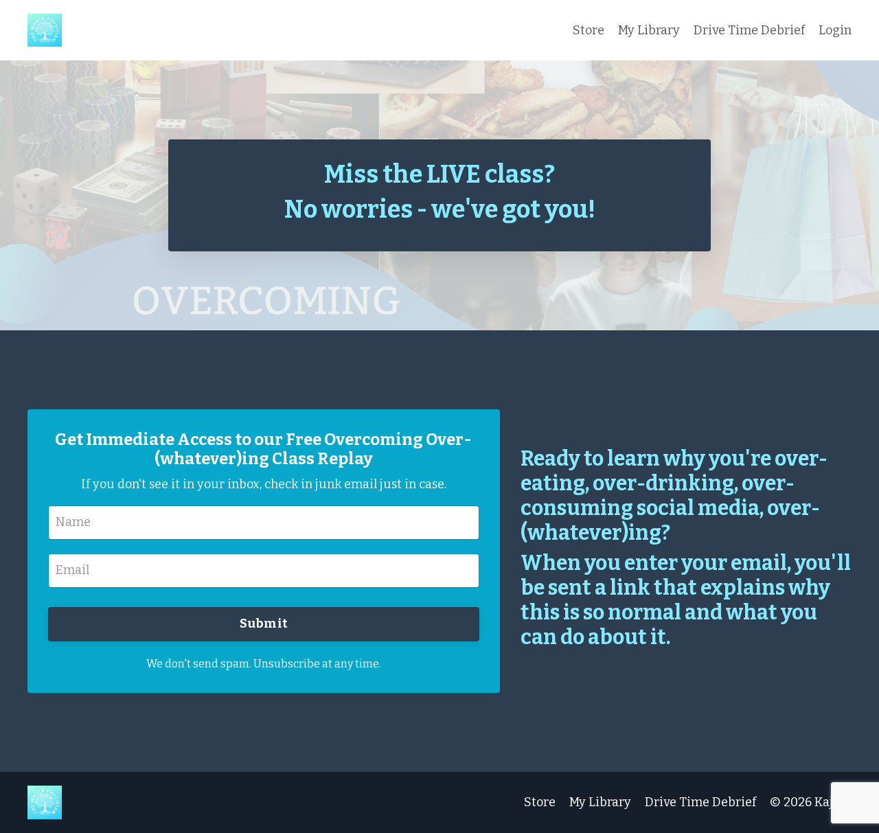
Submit (264, 623)
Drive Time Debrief (749, 30)
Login (835, 30)
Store (588, 30)
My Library (649, 30)
